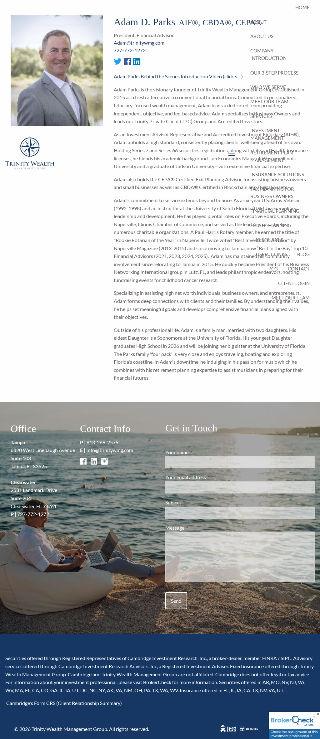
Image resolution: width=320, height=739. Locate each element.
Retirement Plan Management (271, 156)
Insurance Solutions (277, 174)
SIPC (286, 658)
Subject (195, 502)
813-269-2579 (102, 442)
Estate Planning (270, 225)
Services (261, 116)
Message (197, 528)
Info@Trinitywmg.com (109, 450)
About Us (261, 36)
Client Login (294, 283)
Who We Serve (268, 87)
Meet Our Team (269, 101)
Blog (303, 254)
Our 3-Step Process (274, 72)
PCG (273, 268)
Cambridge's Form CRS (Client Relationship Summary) (63, 703)
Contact (299, 268)
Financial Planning (274, 211)
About (258, 22)
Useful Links (271, 254)
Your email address (208, 477)
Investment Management (267, 134)
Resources (269, 239)
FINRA (269, 658)
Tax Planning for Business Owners (272, 192)
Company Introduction (268, 54)
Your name (199, 452)
